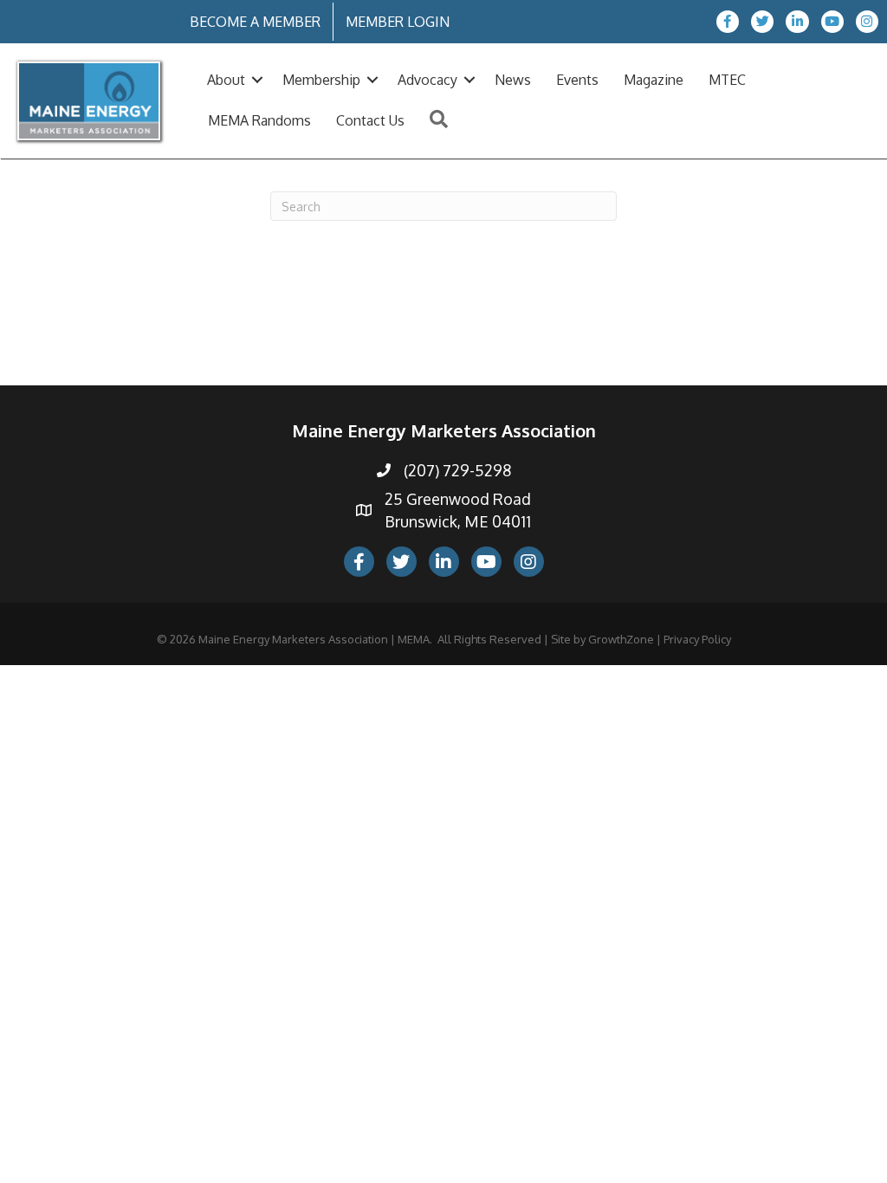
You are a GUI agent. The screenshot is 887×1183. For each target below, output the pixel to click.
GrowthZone (621, 639)
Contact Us (370, 120)
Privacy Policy (697, 639)
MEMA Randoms (259, 120)
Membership (321, 79)
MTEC (727, 79)
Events (577, 79)
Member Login (398, 21)
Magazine (653, 79)
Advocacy (427, 79)
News (513, 79)
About (226, 79)
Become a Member (255, 21)
